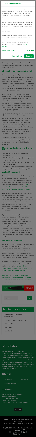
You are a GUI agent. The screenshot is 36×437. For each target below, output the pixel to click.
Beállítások (30, 50)
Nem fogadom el (17, 56)
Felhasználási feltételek (9, 50)
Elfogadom (28, 56)
